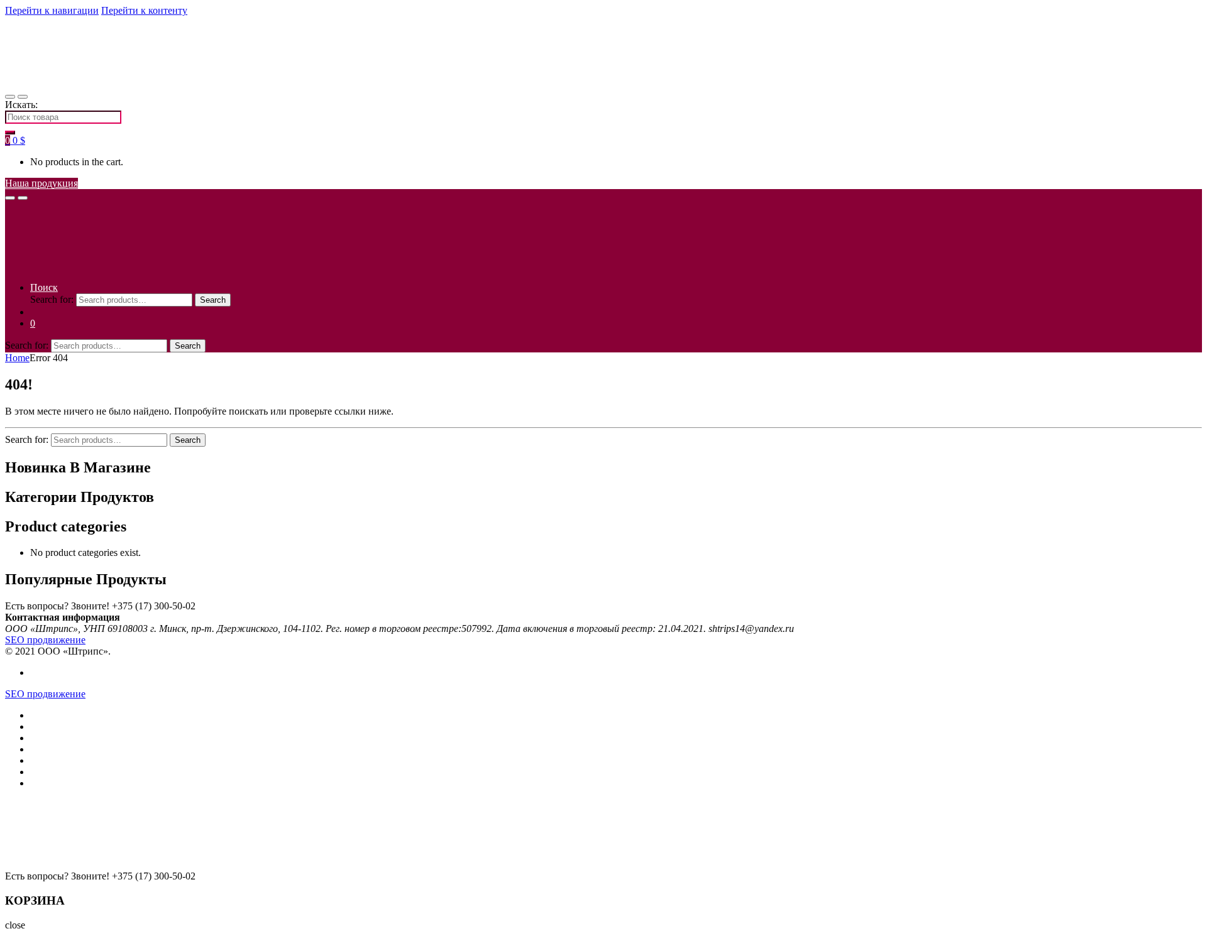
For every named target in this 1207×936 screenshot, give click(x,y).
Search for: (52, 299)
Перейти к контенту (144, 10)
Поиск (44, 287)
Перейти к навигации (52, 10)
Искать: (21, 104)
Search (213, 300)
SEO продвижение (45, 639)
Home (17, 357)
